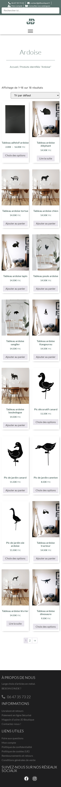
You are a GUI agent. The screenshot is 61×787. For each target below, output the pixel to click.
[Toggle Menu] (30, 31)
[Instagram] (35, 778)
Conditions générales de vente (18, 760)
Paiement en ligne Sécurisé (16, 715)
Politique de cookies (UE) (16, 751)
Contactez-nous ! (11, 723)
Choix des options (15, 155)
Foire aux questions (12, 738)
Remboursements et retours (17, 755)
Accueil (14, 67)
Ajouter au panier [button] (15, 223)
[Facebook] (26, 778)
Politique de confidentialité (17, 746)
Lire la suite (45, 158)
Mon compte (9, 742)
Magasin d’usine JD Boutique (18, 719)
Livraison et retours (12, 710)
